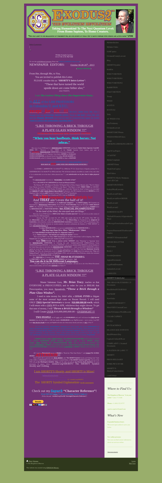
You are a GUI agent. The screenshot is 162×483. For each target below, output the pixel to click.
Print (30, 461)
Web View (132, 463)
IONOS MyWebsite (52, 468)
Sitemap (35, 461)
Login (134, 461)
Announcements (112, 452)
